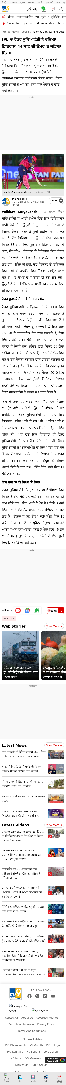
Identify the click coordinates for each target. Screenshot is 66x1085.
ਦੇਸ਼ (37, 17)
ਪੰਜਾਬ (11, 17)
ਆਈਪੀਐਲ (9, 618)
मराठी (40, 2)
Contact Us (12, 1017)
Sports (26, 31)
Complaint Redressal (21, 1024)
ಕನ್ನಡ (22, 2)
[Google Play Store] (20, 1008)
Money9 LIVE (40, 1064)
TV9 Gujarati (50, 1051)
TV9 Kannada (15, 1051)
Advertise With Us (47, 1017)
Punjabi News (10, 31)
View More (52, 626)
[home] (4, 17)
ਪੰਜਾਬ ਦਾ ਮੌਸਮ (13, 23)
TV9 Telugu (53, 1045)
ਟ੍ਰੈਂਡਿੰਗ (55, 17)
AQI (35, 9)
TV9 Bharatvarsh (15, 1045)
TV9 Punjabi (18, 198)
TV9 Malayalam (33, 1058)
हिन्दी (4, 2)
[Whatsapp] (42, 9)
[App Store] (43, 1011)
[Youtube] (18, 610)
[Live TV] (51, 9)
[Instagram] (45, 996)
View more (52, 745)
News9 (13, 2)
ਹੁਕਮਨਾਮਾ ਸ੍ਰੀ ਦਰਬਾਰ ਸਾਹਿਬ (39, 23)
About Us (27, 1017)
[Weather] (30, 9)
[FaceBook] (29, 996)
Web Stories (14, 626)
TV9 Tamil (15, 1058)
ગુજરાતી (49, 2)
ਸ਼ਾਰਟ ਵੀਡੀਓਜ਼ (25, 17)
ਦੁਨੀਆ (45, 17)
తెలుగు (31, 2)
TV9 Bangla (32, 1051)
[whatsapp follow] (36, 610)
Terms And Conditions (32, 1031)
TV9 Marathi (35, 1045)
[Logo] (5, 9)
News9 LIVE (22, 1064)
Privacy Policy (46, 1024)
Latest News (14, 745)
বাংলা (58, 2)
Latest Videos (15, 825)
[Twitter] (37, 996)
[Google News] (27, 610)
